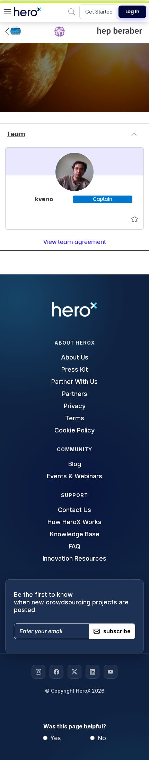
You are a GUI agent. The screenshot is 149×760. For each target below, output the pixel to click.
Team (16, 134)
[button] (7, 11)
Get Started (99, 11)
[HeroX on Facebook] (56, 672)
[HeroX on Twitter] (74, 672)
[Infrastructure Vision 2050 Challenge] (13, 31)
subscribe (117, 631)
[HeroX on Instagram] (38, 672)
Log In (132, 11)
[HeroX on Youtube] (110, 672)
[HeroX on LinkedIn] (92, 672)
